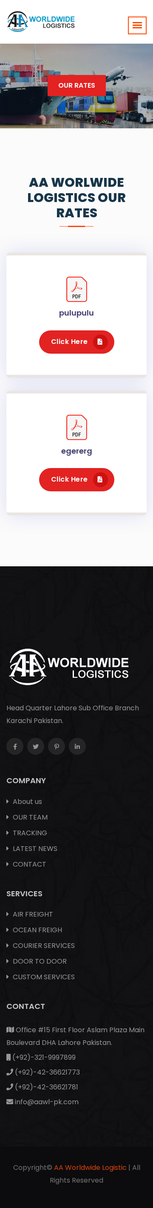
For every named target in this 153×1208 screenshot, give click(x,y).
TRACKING (29, 833)
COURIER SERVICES (43, 945)
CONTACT (28, 864)
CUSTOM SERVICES (43, 977)
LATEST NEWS (34, 848)
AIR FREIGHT (32, 914)
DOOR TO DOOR (39, 961)
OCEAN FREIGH (36, 930)
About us (26, 801)
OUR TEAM (29, 817)
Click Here (69, 341)
